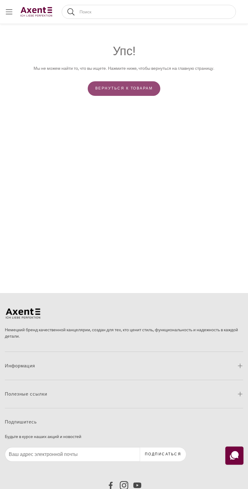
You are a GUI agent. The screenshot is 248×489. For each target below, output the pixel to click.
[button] (149, 12)
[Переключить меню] (9, 12)
